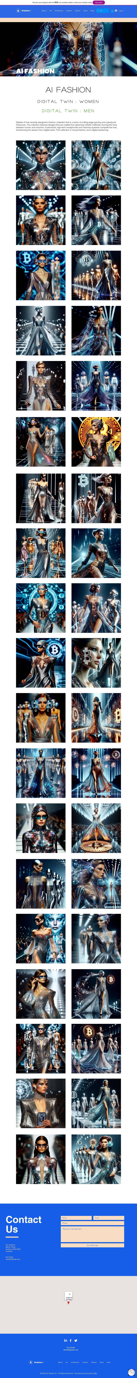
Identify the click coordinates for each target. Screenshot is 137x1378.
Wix (95, 1373)
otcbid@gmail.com (70, 1350)
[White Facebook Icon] (71, 1341)
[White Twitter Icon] (76, 1341)
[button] (112, 10)
